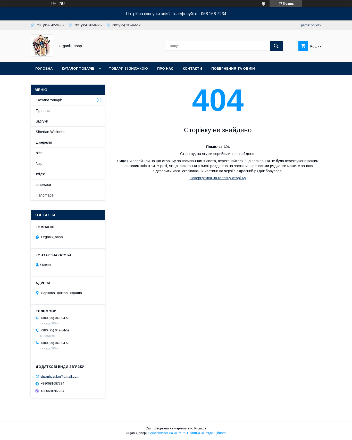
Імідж (40, 174)
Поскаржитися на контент (166, 433)
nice (39, 153)
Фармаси (43, 185)
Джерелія (44, 142)
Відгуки (42, 121)
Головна (44, 68)
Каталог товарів (78, 68)
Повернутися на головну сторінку (218, 178)
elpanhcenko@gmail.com (59, 376)
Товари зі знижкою (128, 68)
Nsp (39, 163)
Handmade (45, 195)
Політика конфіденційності (206, 433)
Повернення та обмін (233, 68)
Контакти (192, 68)
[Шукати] (276, 46)
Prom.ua (200, 428)
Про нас (165, 68)
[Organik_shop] (42, 55)
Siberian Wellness (50, 132)
